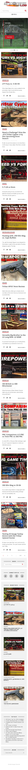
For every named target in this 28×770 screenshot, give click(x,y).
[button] (1, 34)
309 (20, 555)
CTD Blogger (6, 86)
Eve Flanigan (7, 288)
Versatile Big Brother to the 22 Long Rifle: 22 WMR (14, 336)
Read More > (14, 35)
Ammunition (9, 23)
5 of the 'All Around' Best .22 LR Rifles (15, 720)
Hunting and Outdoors (8, 232)
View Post (9, 40)
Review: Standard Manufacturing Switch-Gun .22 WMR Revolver (15, 736)
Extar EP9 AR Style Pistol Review (13, 729)
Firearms (4, 128)
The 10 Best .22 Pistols (11, 725)
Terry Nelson (7, 140)
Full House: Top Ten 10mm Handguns (15, 719)
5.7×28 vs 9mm (8, 187)
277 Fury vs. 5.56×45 (11, 84)
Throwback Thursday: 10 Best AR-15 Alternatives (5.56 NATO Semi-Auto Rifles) (14, 740)
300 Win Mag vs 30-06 (11, 485)
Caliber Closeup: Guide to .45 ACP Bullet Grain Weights (13, 27)
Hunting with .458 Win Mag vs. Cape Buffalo (13, 236)
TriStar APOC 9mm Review (13, 286)
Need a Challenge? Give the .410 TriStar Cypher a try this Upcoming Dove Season (14, 135)
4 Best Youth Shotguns (11, 731)
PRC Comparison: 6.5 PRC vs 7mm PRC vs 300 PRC (13, 435)
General (4, 183)
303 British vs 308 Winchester (9, 385)
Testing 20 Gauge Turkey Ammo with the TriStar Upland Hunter (12, 536)
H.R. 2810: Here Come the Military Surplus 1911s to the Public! (14, 733)
